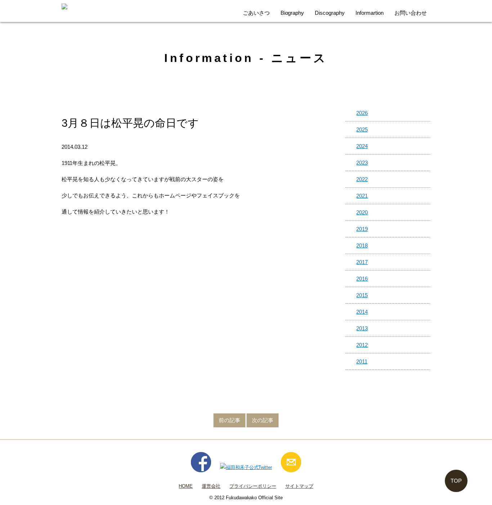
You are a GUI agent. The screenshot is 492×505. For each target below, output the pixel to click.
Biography (292, 13)
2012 (362, 345)
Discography (330, 13)
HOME (186, 486)
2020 (362, 212)
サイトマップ (299, 486)
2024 (362, 146)
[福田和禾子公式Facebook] (201, 467)
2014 (362, 312)
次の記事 (262, 420)
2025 (362, 129)
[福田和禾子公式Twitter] (246, 467)
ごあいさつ (256, 13)
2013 (362, 328)
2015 (362, 295)
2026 (362, 113)
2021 (362, 196)
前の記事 (229, 420)
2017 (362, 262)
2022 (362, 179)
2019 (362, 229)
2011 (361, 361)
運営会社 (211, 486)
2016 (362, 279)
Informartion (369, 13)
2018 (362, 245)
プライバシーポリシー (252, 486)
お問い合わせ (410, 13)
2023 (362, 163)
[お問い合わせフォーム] (291, 467)
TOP (456, 481)
